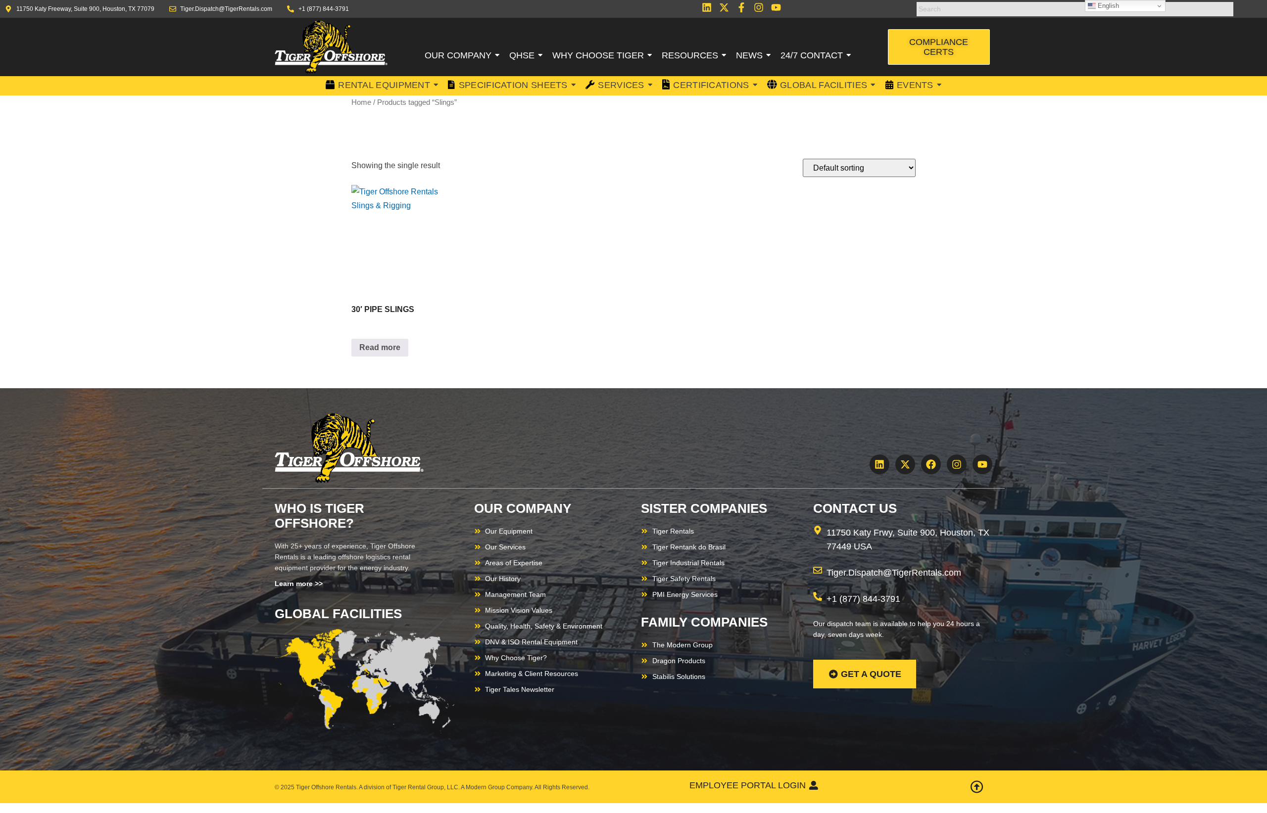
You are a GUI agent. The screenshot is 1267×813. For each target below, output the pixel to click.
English (1107, 5)
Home (361, 102)
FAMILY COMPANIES (704, 622)
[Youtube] (776, 7)
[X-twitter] (724, 7)
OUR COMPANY (522, 508)
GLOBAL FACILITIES (338, 613)
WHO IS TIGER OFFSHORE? (319, 516)
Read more (379, 347)
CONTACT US (855, 508)
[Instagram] (759, 7)
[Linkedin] (707, 7)
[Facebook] (931, 464)
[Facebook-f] (741, 7)
